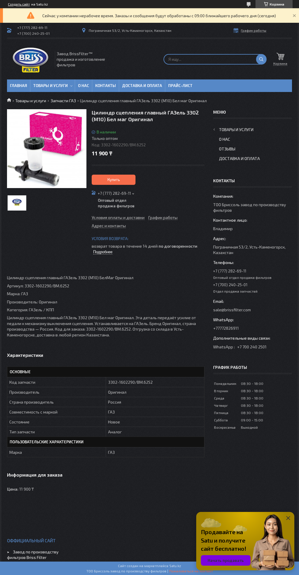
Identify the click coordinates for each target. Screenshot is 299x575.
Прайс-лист (180, 85)
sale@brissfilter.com (232, 309)
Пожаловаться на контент (191, 571)
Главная (18, 85)
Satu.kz (175, 566)
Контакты (105, 85)
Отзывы (227, 148)
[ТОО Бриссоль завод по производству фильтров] (30, 59)
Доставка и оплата (142, 85)
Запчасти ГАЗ (63, 100)
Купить (113, 179)
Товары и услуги (50, 85)
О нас (83, 85)
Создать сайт (19, 4)
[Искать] (261, 59)
